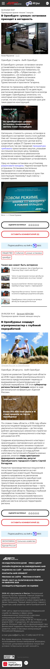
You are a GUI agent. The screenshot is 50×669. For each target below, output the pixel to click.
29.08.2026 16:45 (8, 314)
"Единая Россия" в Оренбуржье (15, 365)
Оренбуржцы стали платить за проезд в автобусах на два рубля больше (27, 300)
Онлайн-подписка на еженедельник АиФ (24, 566)
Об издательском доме (14, 563)
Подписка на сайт (11, 570)
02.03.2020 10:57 (8, 10)
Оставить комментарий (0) (25, 234)
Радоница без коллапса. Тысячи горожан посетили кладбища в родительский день (28, 293)
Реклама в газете (32, 577)
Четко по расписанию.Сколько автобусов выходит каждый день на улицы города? (27, 277)
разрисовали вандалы (12, 166)
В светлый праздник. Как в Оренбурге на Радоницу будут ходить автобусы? (27, 269)
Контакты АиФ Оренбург (14, 573)
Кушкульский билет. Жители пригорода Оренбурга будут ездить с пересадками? (27, 285)
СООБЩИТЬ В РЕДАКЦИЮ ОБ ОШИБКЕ (20, 586)
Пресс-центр (35, 563)
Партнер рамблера (23, 657)
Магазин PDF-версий (34, 570)
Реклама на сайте (11, 577)
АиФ (18, 56)
